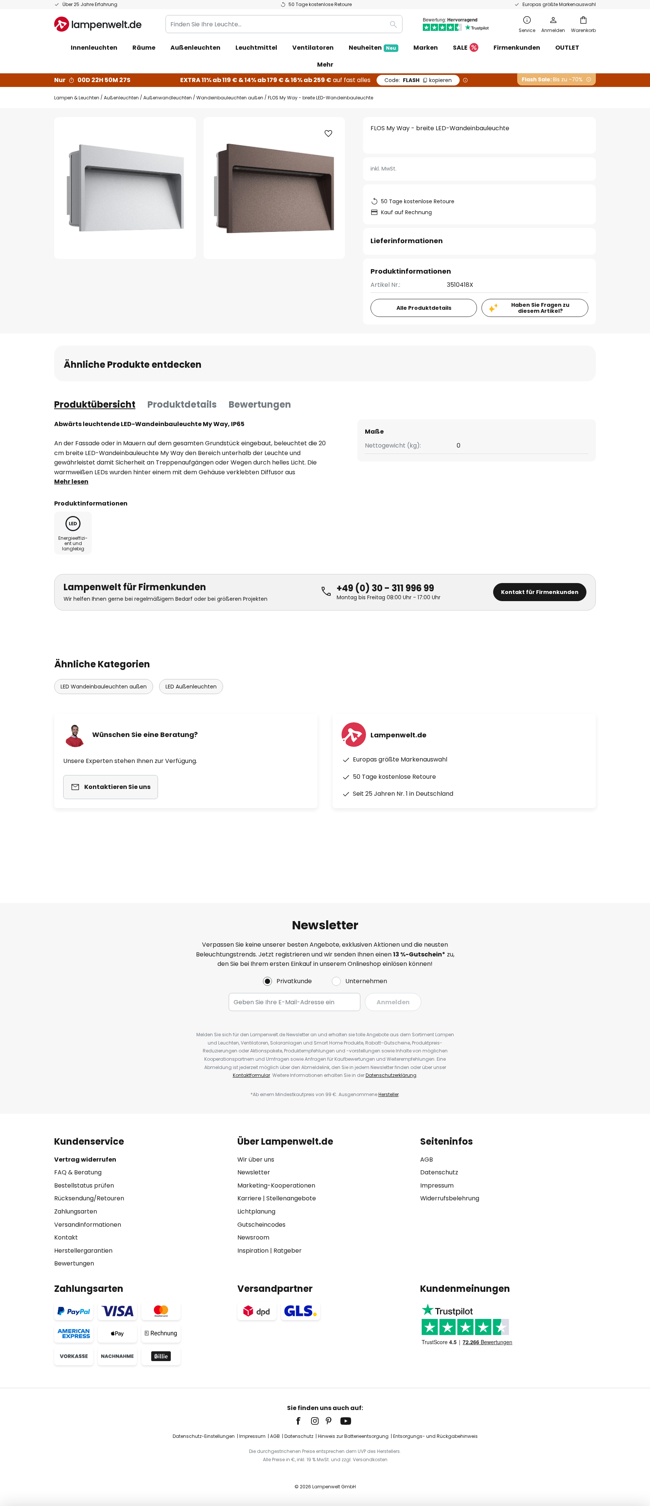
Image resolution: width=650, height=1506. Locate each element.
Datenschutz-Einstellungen (204, 1436)
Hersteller (388, 1094)
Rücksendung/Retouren (89, 1198)
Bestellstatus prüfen (84, 1185)
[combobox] (284, 24)
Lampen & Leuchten (76, 97)
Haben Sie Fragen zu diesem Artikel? (540, 308)
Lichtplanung (256, 1211)
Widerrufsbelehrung (449, 1198)
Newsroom (253, 1237)
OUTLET (567, 47)
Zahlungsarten (75, 1211)
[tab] (94, 404)
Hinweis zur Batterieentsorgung (353, 1436)
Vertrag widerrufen (85, 1159)
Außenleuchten (121, 97)
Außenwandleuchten (167, 97)
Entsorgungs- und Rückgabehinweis (435, 1436)
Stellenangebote (291, 1198)
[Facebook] (303, 1421)
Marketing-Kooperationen (276, 1185)
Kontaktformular (251, 1075)
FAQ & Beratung (78, 1172)
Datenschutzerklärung (391, 1075)
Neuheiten (372, 47)
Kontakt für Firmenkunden (540, 592)
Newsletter (253, 1172)
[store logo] (97, 24)
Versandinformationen (87, 1224)
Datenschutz (439, 1172)
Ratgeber (287, 1250)
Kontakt (66, 1237)
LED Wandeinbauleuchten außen (104, 686)
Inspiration (253, 1250)
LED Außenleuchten (191, 686)
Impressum (437, 1185)
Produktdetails (182, 404)
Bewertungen (260, 404)
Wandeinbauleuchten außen (229, 97)
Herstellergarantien (83, 1250)
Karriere (249, 1198)
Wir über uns (255, 1159)
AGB (426, 1159)
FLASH (418, 80)
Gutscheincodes (261, 1224)
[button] (328, 133)
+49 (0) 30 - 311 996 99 (385, 588)
